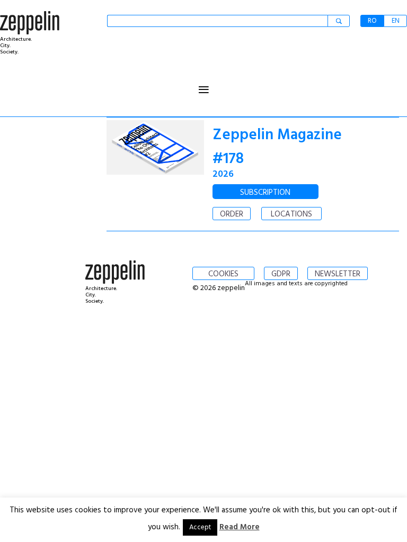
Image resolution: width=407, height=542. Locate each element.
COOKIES (223, 274)
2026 (223, 174)
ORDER (231, 214)
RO (372, 20)
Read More (239, 527)
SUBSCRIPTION (265, 192)
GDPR (280, 274)
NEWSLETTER (337, 274)
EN (396, 20)
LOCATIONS (291, 214)
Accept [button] (200, 527)
